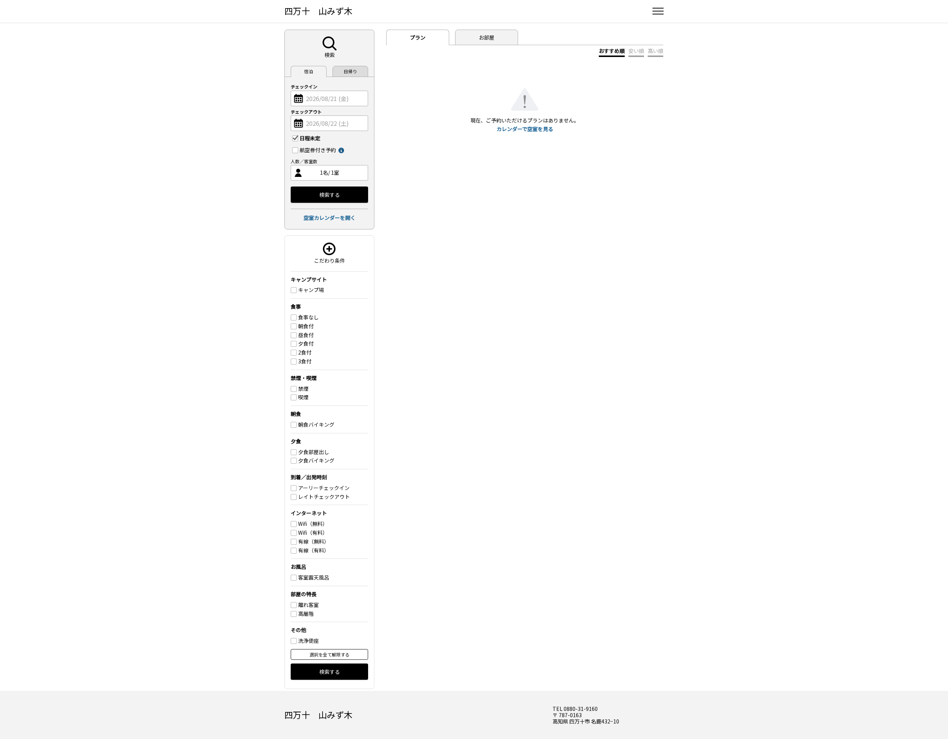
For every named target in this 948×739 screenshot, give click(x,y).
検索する (329, 194)
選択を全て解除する (330, 654)
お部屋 (486, 37)
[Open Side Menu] (658, 11)
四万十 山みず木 (318, 10)
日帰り (350, 71)
